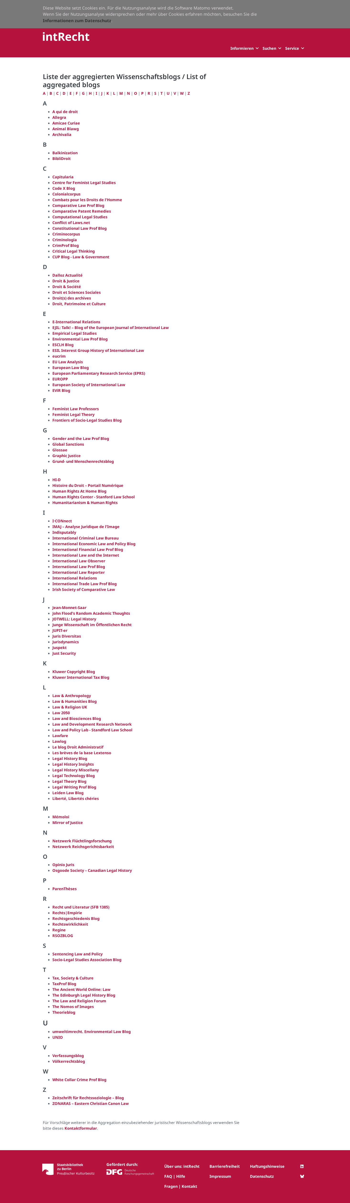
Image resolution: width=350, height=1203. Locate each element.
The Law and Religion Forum (79, 1000)
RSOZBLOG (62, 935)
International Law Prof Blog (78, 566)
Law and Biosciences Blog (76, 718)
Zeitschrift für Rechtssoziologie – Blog (88, 1097)
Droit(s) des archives (71, 298)
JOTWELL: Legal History (74, 619)
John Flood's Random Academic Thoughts (91, 613)
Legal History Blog (69, 758)
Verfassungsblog (68, 1055)
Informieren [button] (242, 48)
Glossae (59, 450)
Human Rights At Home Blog (79, 491)
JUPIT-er (59, 630)
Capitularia (63, 177)
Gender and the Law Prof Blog (80, 438)
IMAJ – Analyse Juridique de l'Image (86, 526)
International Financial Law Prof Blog (87, 549)
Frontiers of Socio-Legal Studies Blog (87, 420)
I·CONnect (62, 521)
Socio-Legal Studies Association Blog (86, 959)
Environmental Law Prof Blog (80, 339)
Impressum (220, 1176)
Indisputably (64, 532)
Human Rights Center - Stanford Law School (93, 496)
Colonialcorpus (66, 194)
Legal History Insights (73, 764)
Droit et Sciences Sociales (76, 292)
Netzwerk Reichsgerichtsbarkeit (83, 846)
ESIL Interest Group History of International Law (98, 350)
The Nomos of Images (73, 1006)
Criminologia (64, 239)
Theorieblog (63, 1012)
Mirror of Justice (67, 822)
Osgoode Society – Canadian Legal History (92, 870)
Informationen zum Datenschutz (77, 20)
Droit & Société (66, 286)
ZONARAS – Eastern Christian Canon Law (90, 1103)
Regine (59, 930)
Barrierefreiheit (225, 1166)
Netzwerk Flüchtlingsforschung (82, 841)
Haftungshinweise (267, 1166)
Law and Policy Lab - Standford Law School (92, 730)
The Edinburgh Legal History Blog (83, 995)
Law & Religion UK (69, 707)
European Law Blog (70, 367)
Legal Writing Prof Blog (74, 787)
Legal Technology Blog (73, 775)
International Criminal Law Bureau (85, 538)
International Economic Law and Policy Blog (93, 543)
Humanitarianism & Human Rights (85, 502)
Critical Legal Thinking (73, 251)
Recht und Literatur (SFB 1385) (80, 907)
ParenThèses (64, 888)
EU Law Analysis (67, 361)
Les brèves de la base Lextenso (81, 752)
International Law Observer (78, 561)
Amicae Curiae (66, 123)
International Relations (74, 578)
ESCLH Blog (63, 344)
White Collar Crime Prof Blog (79, 1079)
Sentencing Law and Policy (77, 954)
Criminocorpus (66, 234)
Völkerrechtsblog (68, 1061)
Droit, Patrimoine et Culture (79, 303)
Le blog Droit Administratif (77, 747)
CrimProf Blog (65, 245)
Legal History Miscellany (75, 770)
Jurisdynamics (65, 641)
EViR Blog (61, 390)
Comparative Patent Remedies (81, 211)
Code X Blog (63, 188)
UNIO (57, 1037)
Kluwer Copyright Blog (73, 671)
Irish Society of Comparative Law (83, 589)
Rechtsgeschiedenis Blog (76, 918)
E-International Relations (76, 321)
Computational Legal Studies (79, 217)
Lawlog (59, 741)
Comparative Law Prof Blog (78, 205)
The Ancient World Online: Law (81, 989)
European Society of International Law (88, 384)
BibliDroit (61, 158)
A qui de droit (65, 111)
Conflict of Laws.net (71, 222)
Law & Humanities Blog (74, 701)
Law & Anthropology (71, 695)
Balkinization (65, 152)
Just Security (64, 653)
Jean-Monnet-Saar (69, 607)
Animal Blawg (65, 128)
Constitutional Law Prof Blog (79, 228)
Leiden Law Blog (68, 792)
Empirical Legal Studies (74, 333)
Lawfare (60, 735)
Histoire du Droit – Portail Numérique (87, 485)
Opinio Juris (63, 864)
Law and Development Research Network (92, 724)
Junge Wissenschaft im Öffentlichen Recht (92, 624)
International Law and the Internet (85, 555)
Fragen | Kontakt (180, 1186)
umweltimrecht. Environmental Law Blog (91, 1031)
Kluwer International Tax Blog (80, 677)
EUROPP (60, 379)
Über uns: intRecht (182, 1166)
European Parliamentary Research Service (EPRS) (98, 373)
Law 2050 (61, 712)
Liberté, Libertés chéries (75, 798)
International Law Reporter (78, 572)
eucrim (59, 356)
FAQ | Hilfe (174, 1176)
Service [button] (292, 48)
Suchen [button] (269, 48)
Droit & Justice (66, 281)
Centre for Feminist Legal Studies (84, 182)
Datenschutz (262, 1176)
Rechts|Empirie (67, 912)
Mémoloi (60, 816)
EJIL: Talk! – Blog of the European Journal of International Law (110, 327)
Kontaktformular (81, 1128)
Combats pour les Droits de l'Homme (87, 199)
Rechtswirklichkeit (70, 924)
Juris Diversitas (66, 636)
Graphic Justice (66, 455)
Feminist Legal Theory (73, 414)
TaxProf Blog (64, 983)
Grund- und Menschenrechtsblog (83, 461)
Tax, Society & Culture (73, 978)
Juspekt (59, 647)
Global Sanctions (68, 444)
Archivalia (61, 134)
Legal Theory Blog (69, 781)
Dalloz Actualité (67, 275)
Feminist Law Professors (75, 408)
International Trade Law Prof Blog (84, 583)
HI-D (56, 479)
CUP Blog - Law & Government (80, 257)
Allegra (59, 117)
